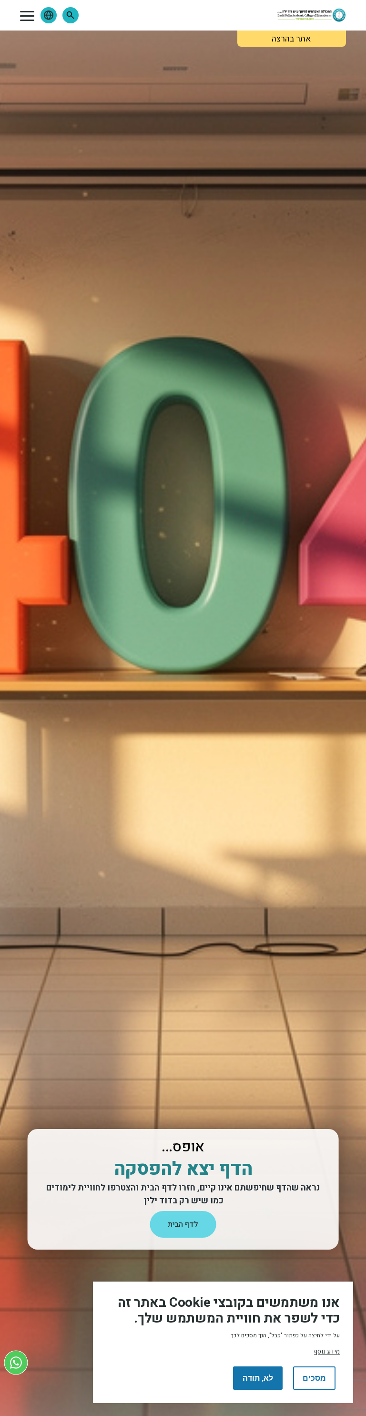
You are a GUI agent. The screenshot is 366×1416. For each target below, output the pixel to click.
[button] (70, 15)
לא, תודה (258, 1378)
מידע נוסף (327, 1351)
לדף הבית (183, 1224)
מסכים (314, 1378)
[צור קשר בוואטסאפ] (16, 1362)
